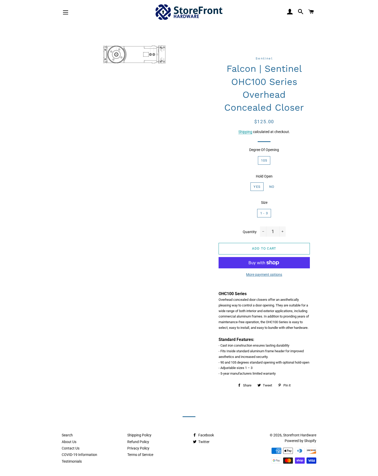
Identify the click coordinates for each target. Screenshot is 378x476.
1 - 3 (264, 213)
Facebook (205, 435)
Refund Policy (138, 442)
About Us (69, 442)
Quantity (250, 232)
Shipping (245, 132)
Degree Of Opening (264, 150)
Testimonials (72, 461)
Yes (257, 187)
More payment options (264, 274)
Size (264, 202)
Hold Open (264, 176)
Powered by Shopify (300, 441)
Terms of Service (140, 455)
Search (67, 435)
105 (264, 160)
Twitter (203, 442)
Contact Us (70, 448)
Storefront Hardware (299, 435)
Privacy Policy (138, 448)
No (272, 187)
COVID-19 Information (79, 455)
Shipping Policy (139, 435)
